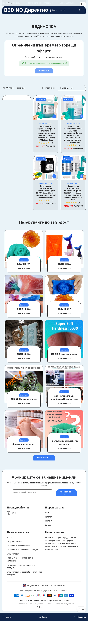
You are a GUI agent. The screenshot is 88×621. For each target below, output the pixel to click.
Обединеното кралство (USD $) (38, 586)
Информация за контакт (46, 607)
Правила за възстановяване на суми (32, 601)
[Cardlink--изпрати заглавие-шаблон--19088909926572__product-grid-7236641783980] (73, 167)
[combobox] (67, 10)
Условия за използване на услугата (30, 604)
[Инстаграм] (8, 513)
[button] (79, 617)
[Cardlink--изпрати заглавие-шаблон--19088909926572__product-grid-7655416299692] (45, 167)
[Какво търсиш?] (80, 10)
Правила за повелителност (59, 600)
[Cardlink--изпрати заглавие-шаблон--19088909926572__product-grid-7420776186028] (45, 107)
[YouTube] (14, 513)
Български (58, 586)
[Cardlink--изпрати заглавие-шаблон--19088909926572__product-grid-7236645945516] (73, 107)
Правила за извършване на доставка (60, 604)
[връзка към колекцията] (24, 249)
